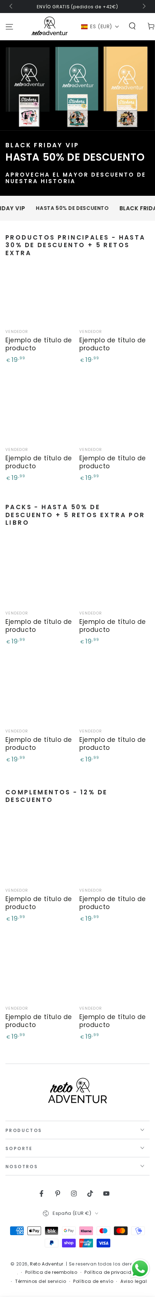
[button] (100, 26)
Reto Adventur (46, 1264)
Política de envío (93, 1281)
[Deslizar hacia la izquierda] (11, 6)
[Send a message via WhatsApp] (140, 1268)
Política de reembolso (51, 1272)
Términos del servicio (40, 1281)
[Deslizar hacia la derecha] (143, 6)
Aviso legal (133, 1281)
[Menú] (9, 27)
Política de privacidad (111, 1272)
